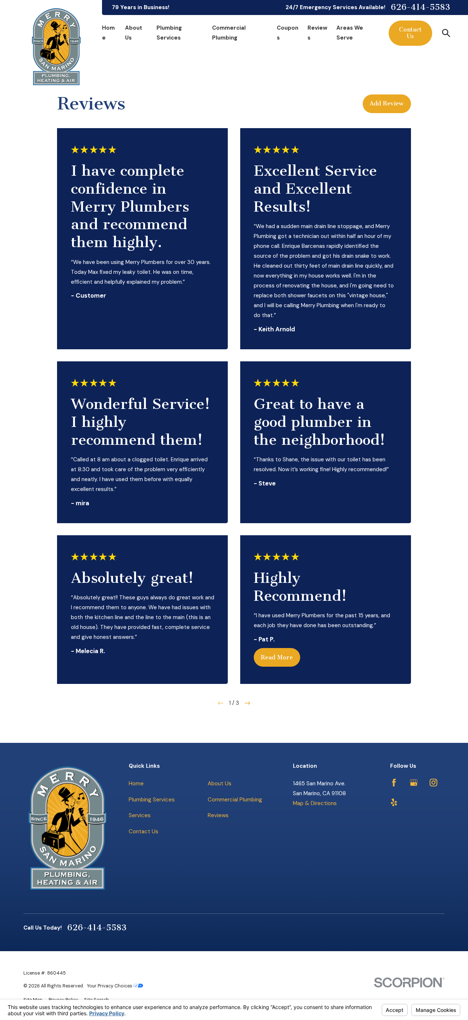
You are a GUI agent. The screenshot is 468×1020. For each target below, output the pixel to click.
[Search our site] (446, 33)
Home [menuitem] (108, 32)
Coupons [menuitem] (287, 32)
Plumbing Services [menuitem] (169, 32)
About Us (219, 783)
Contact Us (410, 33)
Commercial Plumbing (235, 799)
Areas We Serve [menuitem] (349, 32)
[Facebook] (394, 782)
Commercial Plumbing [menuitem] (229, 32)
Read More (277, 657)
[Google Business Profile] (414, 782)
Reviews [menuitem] (317, 32)
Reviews (218, 815)
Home (136, 783)
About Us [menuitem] (133, 32)
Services (140, 815)
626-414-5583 (420, 7)
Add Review (387, 103)
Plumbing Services (152, 799)
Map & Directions (315, 803)
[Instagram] (433, 782)
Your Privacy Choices (110, 986)
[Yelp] (394, 802)
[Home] (56, 46)
